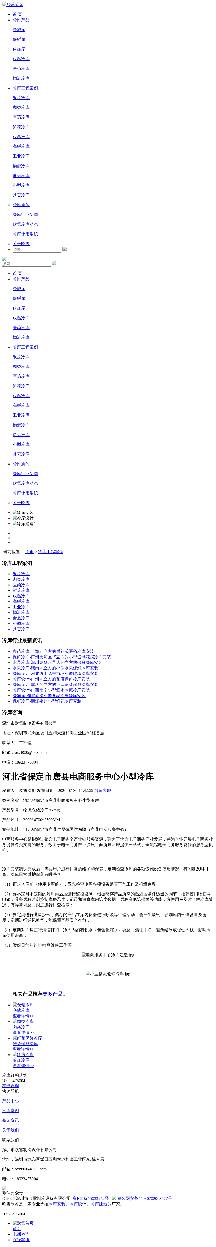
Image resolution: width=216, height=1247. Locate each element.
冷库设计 (78, 1204)
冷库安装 (56, 1204)
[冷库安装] (12, 4)
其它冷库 (21, 195)
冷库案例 (10, 1110)
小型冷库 (21, 185)
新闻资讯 (10, 1120)
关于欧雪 (21, 243)
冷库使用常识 (25, 234)
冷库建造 (99, 1204)
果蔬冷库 (21, 97)
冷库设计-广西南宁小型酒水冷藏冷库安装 (51, 690)
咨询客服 (102, 790)
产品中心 (10, 1101)
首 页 (17, 14)
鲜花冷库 (21, 127)
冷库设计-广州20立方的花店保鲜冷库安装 (51, 679)
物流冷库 (21, 78)
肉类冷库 (21, 107)
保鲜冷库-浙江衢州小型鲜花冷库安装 (47, 701)
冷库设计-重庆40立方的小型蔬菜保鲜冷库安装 (55, 684)
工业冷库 (21, 156)
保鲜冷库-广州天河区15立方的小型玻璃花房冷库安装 (62, 657)
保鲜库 (19, 39)
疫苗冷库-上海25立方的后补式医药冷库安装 (53, 651)
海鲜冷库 (21, 146)
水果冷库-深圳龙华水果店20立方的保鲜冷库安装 (57, 662)
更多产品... (55, 994)
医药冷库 (21, 68)
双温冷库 (21, 59)
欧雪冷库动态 (25, 224)
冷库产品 (21, 20)
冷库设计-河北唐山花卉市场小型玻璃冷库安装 (55, 673)
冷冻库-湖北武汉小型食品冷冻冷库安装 (49, 695)
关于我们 (10, 1130)
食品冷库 (21, 175)
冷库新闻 (21, 205)
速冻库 (19, 49)
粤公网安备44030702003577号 (144, 1198)
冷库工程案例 (25, 88)
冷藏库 (19, 29)
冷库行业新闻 (25, 214)
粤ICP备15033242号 (91, 1198)
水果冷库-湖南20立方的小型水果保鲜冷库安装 (55, 668)
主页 (29, 551)
